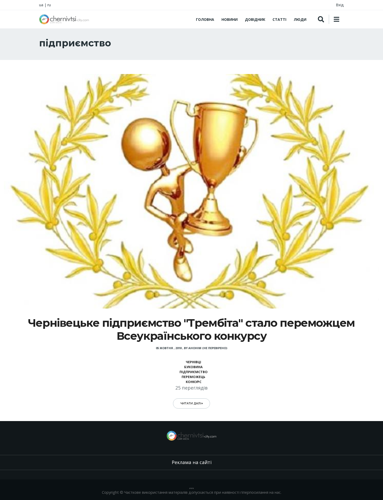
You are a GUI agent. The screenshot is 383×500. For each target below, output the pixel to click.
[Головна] (64, 19)
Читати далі (191, 403)
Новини (229, 19)
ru (49, 4)
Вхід (340, 4)
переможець (193, 377)
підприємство (194, 372)
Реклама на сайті (192, 462)
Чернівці (193, 362)
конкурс (193, 382)
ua (41, 4)
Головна (205, 19)
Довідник (255, 19)
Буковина (193, 367)
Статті (279, 19)
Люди (300, 19)
